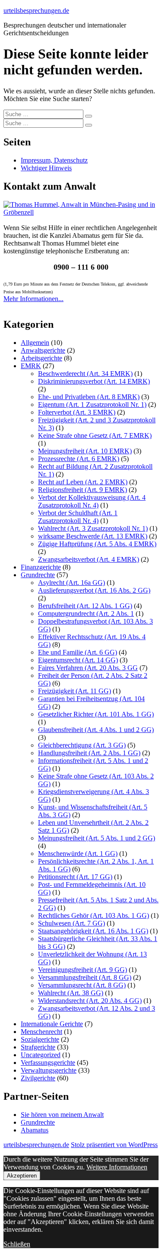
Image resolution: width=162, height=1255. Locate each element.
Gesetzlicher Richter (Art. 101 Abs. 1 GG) (96, 714)
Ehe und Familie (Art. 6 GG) (77, 652)
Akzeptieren (22, 1175)
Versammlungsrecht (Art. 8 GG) (82, 985)
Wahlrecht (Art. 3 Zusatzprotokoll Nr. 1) (93, 528)
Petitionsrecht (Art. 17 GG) (75, 876)
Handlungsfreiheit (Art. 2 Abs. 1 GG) (89, 753)
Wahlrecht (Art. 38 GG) (70, 993)
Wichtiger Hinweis (46, 168)
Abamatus (34, 1130)
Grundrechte (38, 574)
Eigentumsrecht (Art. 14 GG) (78, 660)
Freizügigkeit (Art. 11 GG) (74, 691)
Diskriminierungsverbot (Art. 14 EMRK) (94, 381)
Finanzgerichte (41, 567)
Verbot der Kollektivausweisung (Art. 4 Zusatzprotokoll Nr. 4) (92, 501)
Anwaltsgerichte (43, 350)
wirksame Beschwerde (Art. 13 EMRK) (92, 536)
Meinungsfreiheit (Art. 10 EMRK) (85, 451)
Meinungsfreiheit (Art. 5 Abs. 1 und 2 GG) (96, 838)
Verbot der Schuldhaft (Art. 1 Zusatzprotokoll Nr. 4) (78, 516)
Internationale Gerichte (52, 1023)
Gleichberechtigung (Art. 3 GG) (82, 745)
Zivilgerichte (38, 1078)
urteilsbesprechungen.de (36, 10)
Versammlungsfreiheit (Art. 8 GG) (84, 977)
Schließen (16, 1244)
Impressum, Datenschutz (54, 160)
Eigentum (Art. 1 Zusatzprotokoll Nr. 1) (92, 404)
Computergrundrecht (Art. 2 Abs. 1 (86, 613)
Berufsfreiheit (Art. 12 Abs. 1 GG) (85, 605)
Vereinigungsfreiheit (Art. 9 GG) (82, 969)
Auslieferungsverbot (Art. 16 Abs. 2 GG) (94, 590)
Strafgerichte (38, 1047)
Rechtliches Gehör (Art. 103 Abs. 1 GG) (93, 915)
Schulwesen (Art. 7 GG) (71, 923)
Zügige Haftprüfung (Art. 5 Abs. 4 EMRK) (97, 544)
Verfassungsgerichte (48, 1062)
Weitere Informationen (116, 1167)
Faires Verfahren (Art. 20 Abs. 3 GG (88, 667)
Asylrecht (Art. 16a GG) (71, 582)
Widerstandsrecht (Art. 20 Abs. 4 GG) (90, 1000)
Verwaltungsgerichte (48, 1070)
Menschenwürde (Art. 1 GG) (78, 853)
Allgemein (35, 342)
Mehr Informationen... (33, 298)
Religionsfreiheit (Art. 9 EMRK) (82, 489)
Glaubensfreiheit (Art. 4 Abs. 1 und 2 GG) (96, 729)
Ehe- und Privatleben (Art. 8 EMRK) (89, 396)
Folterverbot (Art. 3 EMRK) (76, 412)
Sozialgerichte (40, 1039)
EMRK (31, 365)
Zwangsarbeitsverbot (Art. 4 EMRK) (88, 559)
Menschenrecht (41, 1031)
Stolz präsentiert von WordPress (114, 1144)
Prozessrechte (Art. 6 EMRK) (78, 458)
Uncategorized (40, 1054)
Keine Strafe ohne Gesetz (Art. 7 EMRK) (95, 435)
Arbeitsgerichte (41, 358)
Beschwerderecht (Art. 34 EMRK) (85, 373)
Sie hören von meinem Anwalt (62, 1114)
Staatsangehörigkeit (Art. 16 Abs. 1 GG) (93, 931)
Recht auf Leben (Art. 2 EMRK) (82, 482)
